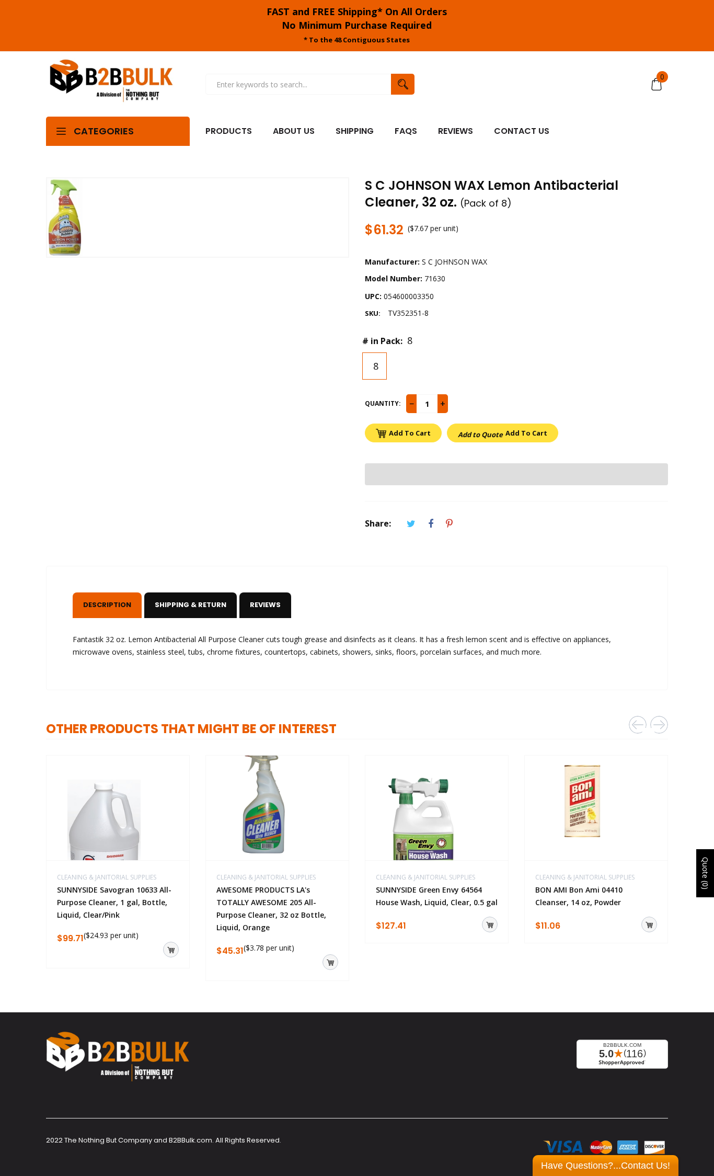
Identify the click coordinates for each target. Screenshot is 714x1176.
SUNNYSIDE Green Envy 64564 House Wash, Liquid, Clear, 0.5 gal (437, 896)
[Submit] (171, 949)
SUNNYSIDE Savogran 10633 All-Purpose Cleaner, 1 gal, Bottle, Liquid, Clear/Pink (114, 902)
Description (107, 605)
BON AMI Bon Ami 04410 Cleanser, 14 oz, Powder (579, 896)
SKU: (373, 313)
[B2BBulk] (111, 84)
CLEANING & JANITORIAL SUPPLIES (106, 877)
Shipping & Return (190, 605)
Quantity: (383, 403)
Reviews (265, 605)
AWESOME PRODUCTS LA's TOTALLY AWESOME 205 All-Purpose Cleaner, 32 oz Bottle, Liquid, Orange (271, 908)
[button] (516, 474)
